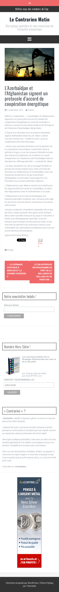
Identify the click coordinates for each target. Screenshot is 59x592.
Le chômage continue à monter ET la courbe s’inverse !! (16, 270)
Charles (31, 110)
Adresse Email (11, 305)
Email (40, 244)
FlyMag (49, 583)
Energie (10, 250)
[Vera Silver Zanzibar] (29, 522)
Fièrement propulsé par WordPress (22, 583)
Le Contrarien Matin (30, 19)
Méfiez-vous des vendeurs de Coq (31, 9)
